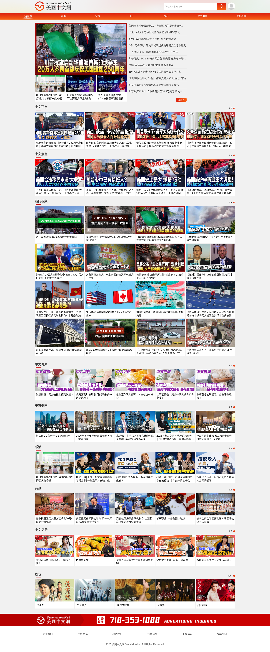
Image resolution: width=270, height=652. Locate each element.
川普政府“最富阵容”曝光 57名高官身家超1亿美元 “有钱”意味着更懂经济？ (80, 98)
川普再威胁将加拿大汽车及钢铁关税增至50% (154, 85)
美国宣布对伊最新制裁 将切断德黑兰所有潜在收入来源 (158, 25)
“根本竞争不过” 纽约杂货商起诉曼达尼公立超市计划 (157, 45)
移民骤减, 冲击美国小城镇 (170, 518)
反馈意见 (83, 634)
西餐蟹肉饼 (82, 560)
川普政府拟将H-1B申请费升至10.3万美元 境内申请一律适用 (158, 91)
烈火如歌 (202, 605)
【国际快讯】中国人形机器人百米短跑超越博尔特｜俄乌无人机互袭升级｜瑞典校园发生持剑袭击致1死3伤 (210, 315)
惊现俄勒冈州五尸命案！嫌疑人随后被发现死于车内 (157, 78)
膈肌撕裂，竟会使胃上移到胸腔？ (54, 394)
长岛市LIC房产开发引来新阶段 (53, 435)
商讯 (165, 16)
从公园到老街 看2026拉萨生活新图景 (56, 237)
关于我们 (48, 634)
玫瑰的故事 (123, 605)
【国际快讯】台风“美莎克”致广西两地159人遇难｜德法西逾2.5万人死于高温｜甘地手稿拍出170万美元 (159, 353)
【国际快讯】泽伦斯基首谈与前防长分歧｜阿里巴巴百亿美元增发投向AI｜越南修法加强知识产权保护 (59, 315)
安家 (97, 16)
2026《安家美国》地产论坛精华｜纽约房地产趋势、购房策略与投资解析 (175, 439)
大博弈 (161, 605)
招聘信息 (153, 634)
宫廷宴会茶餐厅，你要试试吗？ (214, 560)
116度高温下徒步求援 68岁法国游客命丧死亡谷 (155, 71)
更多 (181, 100)
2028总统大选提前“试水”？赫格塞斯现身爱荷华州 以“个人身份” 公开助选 (112, 98)
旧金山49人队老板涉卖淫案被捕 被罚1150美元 (154, 32)
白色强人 (82, 605)
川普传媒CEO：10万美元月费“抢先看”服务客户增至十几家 (158, 58)
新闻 (63, 16)
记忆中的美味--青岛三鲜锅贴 (172, 560)
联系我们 (117, 634)
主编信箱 (187, 634)
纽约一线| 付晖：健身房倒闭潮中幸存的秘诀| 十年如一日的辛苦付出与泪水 (174, 480)
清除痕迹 (222, 634)
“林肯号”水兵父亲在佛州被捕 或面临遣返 (151, 65)
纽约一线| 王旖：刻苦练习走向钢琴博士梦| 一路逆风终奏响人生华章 (94, 480)
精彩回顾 (242, 16)
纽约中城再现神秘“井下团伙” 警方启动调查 (152, 39)
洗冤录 (40, 605)
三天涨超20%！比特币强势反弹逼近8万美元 (153, 52)
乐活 (131, 16)
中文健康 (203, 16)
